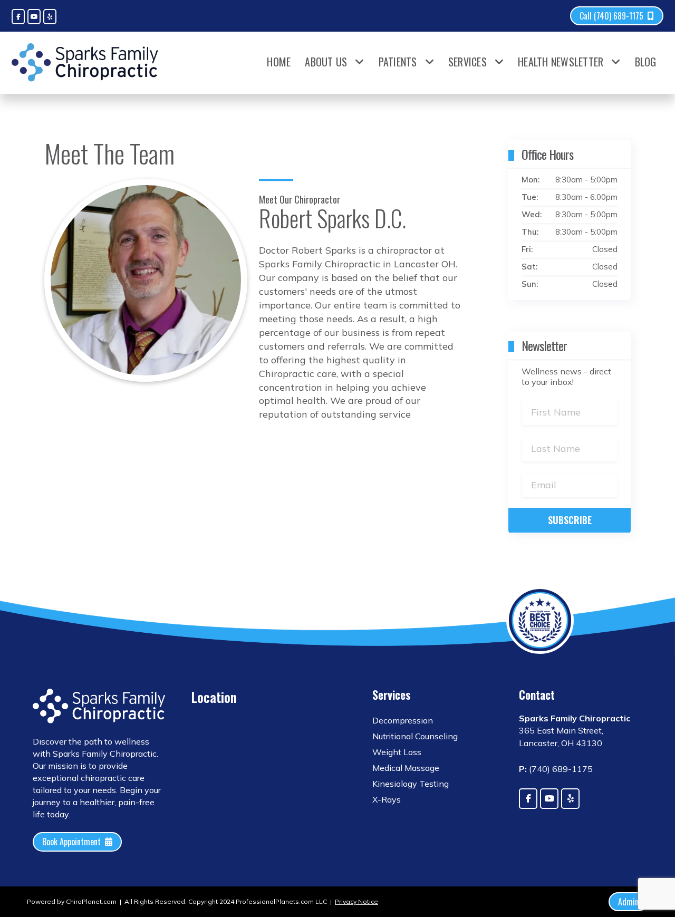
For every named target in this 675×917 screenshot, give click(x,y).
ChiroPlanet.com (91, 901)
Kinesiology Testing (410, 783)
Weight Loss (396, 752)
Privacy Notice (356, 901)
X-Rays (386, 799)
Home (279, 62)
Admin (628, 901)
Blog (646, 62)
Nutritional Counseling (415, 736)
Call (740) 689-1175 (611, 15)
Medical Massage (405, 767)
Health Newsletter (560, 62)
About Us (326, 62)
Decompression (402, 720)
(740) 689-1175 (561, 769)
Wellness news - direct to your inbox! (566, 376)
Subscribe (570, 520)
